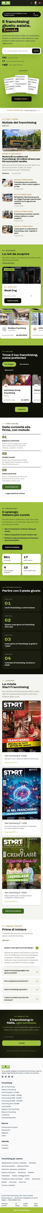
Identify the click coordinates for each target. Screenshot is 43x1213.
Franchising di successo (10, 1127)
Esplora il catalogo (12, 547)
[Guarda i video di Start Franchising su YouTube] (12, 1077)
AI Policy (17, 1204)
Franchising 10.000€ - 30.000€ (12, 1095)
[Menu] (39, 3)
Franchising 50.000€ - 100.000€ (12, 1101)
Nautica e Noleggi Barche (20, 1176)
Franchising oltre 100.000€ (10, 1104)
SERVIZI (4, 1182)
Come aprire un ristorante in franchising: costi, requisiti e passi (25, 231)
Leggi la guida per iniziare (15, 493)
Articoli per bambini (8, 1166)
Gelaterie (31, 1172)
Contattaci (5, 1148)
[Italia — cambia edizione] (35, 3)
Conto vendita (6, 1106)
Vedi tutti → (6, 126)
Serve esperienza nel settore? (16, 981)
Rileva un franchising (9, 1089)
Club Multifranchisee (9, 1118)
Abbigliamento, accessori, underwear (14, 1163)
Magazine (5, 1133)
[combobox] (21, 51)
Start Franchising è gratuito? (16, 989)
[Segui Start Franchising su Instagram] (3, 1077)
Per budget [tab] (9, 364)
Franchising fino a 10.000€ (10, 1092)
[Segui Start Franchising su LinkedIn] (9, 1077)
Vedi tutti (21, 409)
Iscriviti (21, 1043)
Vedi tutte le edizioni (13, 911)
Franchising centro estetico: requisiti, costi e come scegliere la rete (27, 184)
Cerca (36, 51)
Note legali (36, 1204)
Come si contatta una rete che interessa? (16, 999)
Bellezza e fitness (23, 1166)
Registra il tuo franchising (10, 1109)
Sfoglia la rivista (21, 99)
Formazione (22, 1172)
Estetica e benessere (8, 1172)
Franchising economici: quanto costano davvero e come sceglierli (26, 216)
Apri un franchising (21, 1210)
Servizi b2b (12, 1182)
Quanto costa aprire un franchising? (18, 948)
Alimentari (32, 1163)
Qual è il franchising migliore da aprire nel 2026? (16, 972)
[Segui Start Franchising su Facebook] (6, 1077)
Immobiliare (6, 1176)
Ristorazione (36, 1179)
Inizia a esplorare (11, 487)
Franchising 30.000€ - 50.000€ (12, 1098)
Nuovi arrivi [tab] (9, 370)
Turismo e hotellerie (8, 1185)
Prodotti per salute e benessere (12, 1179)
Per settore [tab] (24, 364)
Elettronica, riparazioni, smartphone (14, 1169)
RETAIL (27, 1179)
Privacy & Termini (5, 1204)
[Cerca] (31, 3)
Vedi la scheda (12, 300)
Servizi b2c (22, 1182)
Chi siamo (5, 1145)
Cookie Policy (25, 1204)
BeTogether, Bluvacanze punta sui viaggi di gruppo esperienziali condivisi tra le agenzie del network (27, 200)
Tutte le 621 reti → (8, 263)
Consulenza (5, 1115)
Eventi (4, 1136)
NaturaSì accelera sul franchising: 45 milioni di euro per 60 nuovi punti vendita (21, 159)
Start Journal (6, 1130)
